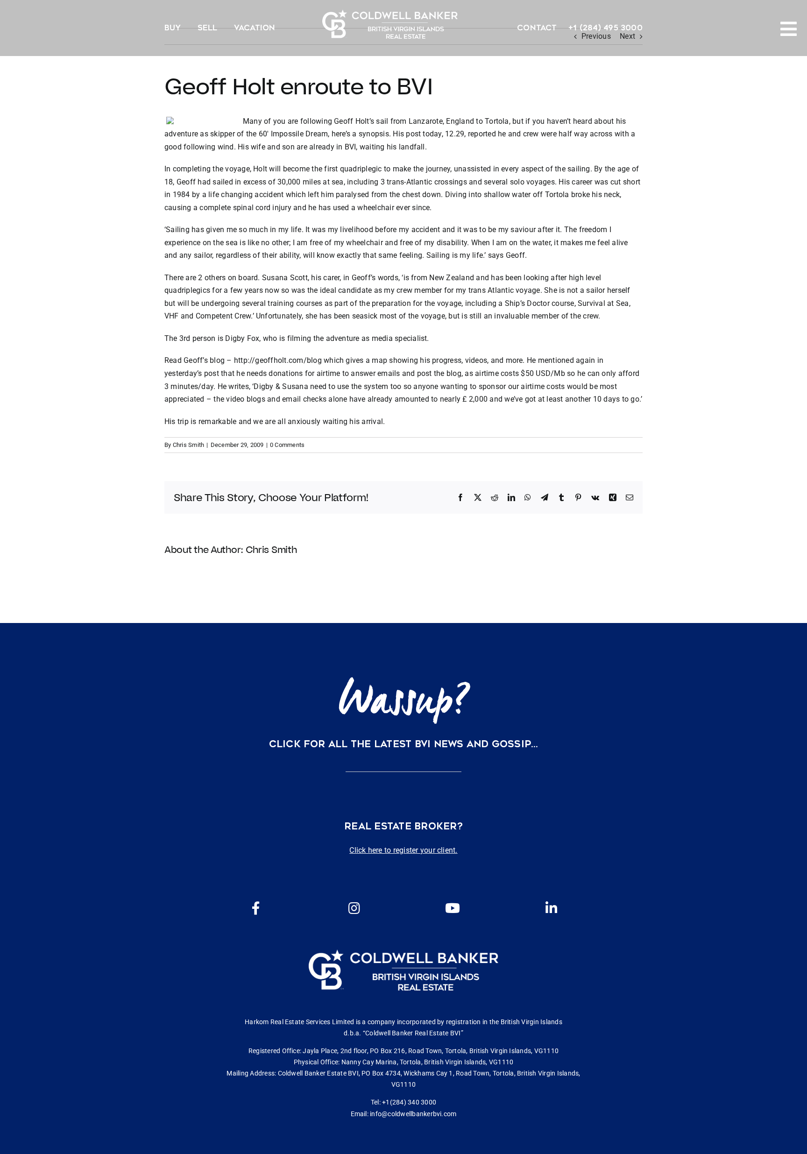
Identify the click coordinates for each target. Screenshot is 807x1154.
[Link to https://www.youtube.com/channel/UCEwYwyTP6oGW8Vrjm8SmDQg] (452, 908)
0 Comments (287, 444)
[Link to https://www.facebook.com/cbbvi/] (256, 908)
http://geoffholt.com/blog (278, 360)
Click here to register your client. (403, 850)
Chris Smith (189, 444)
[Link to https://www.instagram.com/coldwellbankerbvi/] (354, 908)
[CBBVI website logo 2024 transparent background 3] (390, 24)
